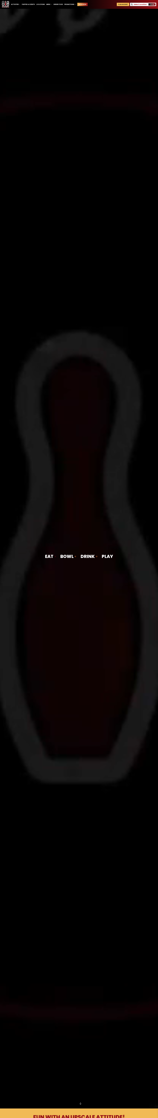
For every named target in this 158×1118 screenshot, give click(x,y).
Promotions (70, 4)
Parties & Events (28, 4)
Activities (15, 4)
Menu (49, 4)
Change (152, 4)
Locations (40, 4)
